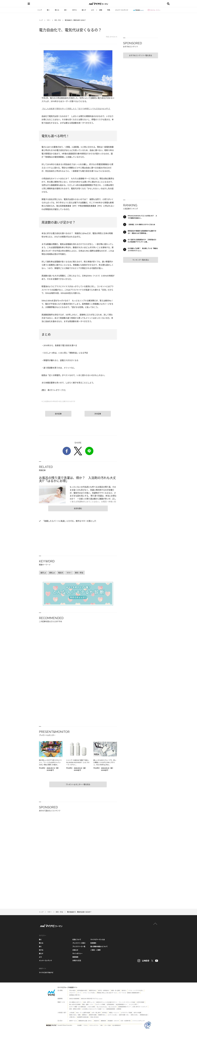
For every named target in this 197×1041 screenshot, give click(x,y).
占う (92, 10)
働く (48, 10)
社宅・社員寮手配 (126, 1020)
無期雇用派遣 (143, 1015)
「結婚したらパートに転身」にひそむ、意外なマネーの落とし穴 (69, 521)
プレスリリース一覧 (78, 946)
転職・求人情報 (115, 990)
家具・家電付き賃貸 (74, 1009)
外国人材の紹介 (94, 1017)
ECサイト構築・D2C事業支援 (77, 1006)
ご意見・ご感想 (95, 950)
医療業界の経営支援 (82, 1017)
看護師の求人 (102, 1015)
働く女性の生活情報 (74, 1004)
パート (79, 992)
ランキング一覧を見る (140, 260)
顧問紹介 (84, 1015)
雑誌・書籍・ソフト (87, 1004)
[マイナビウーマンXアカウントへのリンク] (152, 961)
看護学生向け (92, 990)
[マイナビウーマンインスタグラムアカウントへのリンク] (138, 960)
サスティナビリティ (93, 1025)
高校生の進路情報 (74, 998)
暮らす (84, 10)
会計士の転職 (137, 1012)
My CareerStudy (102, 1006)
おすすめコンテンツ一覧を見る (140, 55)
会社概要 (79, 1025)
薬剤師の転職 (92, 1015)
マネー (48, 20)
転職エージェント (114, 1012)
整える (57, 10)
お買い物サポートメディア (139, 1006)
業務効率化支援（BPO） (85, 1020)
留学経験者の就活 (82, 990)
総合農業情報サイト (121, 1004)
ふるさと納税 (91, 1006)
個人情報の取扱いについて (99, 946)
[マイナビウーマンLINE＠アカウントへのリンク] (145, 961)
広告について (76, 939)
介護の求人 (72, 1017)
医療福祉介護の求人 (74, 995)
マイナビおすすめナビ (46, 972)
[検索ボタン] (168, 4)
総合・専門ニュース (89, 1002)
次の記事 (97, 414)
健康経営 (103, 1020)
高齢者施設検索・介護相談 (113, 1009)
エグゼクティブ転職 (126, 1012)
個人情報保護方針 (116, 1025)
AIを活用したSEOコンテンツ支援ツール (93, 1009)
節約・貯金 (58, 20)
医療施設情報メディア (124, 1006)
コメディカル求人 (112, 1015)
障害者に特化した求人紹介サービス (107, 992)
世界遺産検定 (110, 1004)
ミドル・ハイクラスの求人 (135, 990)
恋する (74, 10)
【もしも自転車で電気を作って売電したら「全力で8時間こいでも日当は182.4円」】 (76, 108)
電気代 (60, 573)
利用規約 (93, 943)
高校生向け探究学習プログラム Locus (91, 998)
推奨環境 (75, 957)
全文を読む (78, 508)
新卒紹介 (104, 1012)
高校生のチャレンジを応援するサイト (106, 1002)
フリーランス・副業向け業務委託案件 (129, 992)
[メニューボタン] (29, 4)
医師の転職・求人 (124, 1015)
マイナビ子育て (133, 1004)
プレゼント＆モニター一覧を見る (78, 784)
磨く (65, 10)
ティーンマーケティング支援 (127, 1002)
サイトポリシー (77, 953)
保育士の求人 (134, 1015)
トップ (39, 10)
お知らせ (75, 950)
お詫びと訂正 (76, 960)
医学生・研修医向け (103, 990)
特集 (108, 10)
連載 (100, 10)
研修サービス (73, 1020)
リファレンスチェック (138, 1020)
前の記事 (58, 414)
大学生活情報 (140, 1002)
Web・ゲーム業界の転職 (83, 1012)
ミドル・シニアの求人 (89, 992)
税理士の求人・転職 (74, 1015)
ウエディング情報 (100, 1004)
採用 (101, 1025)
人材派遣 (71, 1012)
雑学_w (43, 573)
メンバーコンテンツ (121, 10)
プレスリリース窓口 (78, 943)
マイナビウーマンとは (97, 939)
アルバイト (72, 992)
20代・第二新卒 (96, 1012)
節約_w (52, 573)
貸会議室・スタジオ (113, 1020)
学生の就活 (72, 990)
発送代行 (96, 1020)
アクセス (85, 1025)
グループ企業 (107, 1025)
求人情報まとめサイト (75, 1002)
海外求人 (124, 990)
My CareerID (113, 1006)
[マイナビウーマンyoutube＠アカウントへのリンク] (156, 960)
